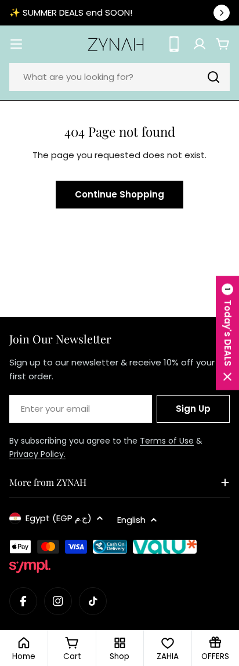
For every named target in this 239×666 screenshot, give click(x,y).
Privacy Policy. (37, 454)
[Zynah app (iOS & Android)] (174, 44)
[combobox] (119, 77)
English (131, 520)
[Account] (200, 44)
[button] (227, 333)
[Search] (213, 77)
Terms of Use (167, 441)
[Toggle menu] (16, 44)
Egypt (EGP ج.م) (59, 518)
